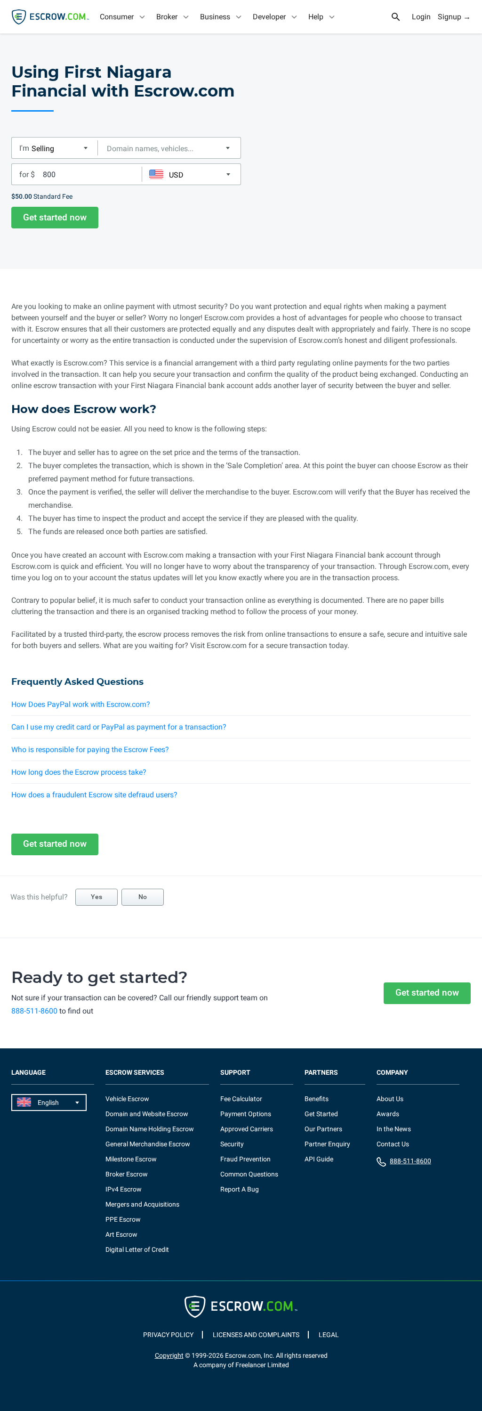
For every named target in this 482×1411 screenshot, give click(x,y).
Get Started (321, 1114)
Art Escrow (121, 1234)
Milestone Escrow (131, 1159)
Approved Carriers (246, 1129)
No (142, 896)
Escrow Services (134, 1072)
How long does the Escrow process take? (78, 772)
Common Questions (249, 1174)
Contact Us (393, 1144)
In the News (394, 1129)
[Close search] (401, 17)
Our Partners (323, 1129)
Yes (96, 896)
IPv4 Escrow (123, 1189)
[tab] (123, 16)
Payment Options (245, 1114)
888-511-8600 (34, 1010)
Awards (388, 1114)
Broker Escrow (126, 1174)
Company (392, 1072)
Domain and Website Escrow (146, 1114)
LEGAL (329, 1334)
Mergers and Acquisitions (142, 1204)
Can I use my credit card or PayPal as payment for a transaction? (118, 726)
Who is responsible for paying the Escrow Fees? (90, 749)
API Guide (319, 1159)
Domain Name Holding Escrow (149, 1129)
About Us (390, 1099)
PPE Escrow (123, 1219)
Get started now (55, 217)
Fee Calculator (241, 1099)
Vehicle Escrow (127, 1099)
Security (232, 1144)
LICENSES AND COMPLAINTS (256, 1334)
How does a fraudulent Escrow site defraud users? (94, 794)
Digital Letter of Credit (137, 1249)
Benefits (317, 1099)
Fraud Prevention (245, 1159)
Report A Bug (239, 1189)
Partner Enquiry (327, 1144)
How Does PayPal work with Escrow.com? (80, 704)
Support (235, 1072)
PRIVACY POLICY (168, 1334)
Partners (321, 1072)
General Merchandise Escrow (147, 1144)
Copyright (169, 1355)
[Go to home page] (50, 16)
